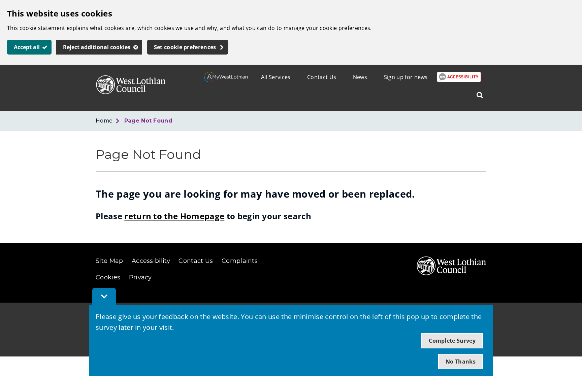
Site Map (109, 261)
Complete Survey (452, 340)
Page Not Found (148, 120)
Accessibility (151, 261)
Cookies (108, 277)
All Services (276, 77)
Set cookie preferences (185, 47)
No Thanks (461, 361)
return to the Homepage (174, 215)
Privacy (140, 277)
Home (104, 120)
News (360, 77)
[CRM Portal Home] (226, 80)
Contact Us (321, 77)
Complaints (240, 261)
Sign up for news (406, 77)
